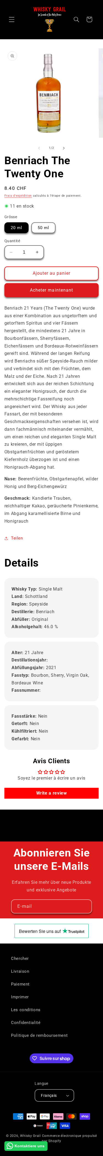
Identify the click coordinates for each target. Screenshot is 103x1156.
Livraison (20, 971)
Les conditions (26, 1009)
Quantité (12, 241)
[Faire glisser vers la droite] (64, 148)
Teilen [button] (17, 538)
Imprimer (20, 997)
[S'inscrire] (85, 906)
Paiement (20, 984)
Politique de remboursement (39, 1035)
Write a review (51, 793)
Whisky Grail (30, 1136)
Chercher (20, 958)
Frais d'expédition (18, 195)
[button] (11, 19)
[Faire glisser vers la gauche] (39, 148)
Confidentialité (25, 1022)
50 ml (43, 227)
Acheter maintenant (51, 290)
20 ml (16, 227)
